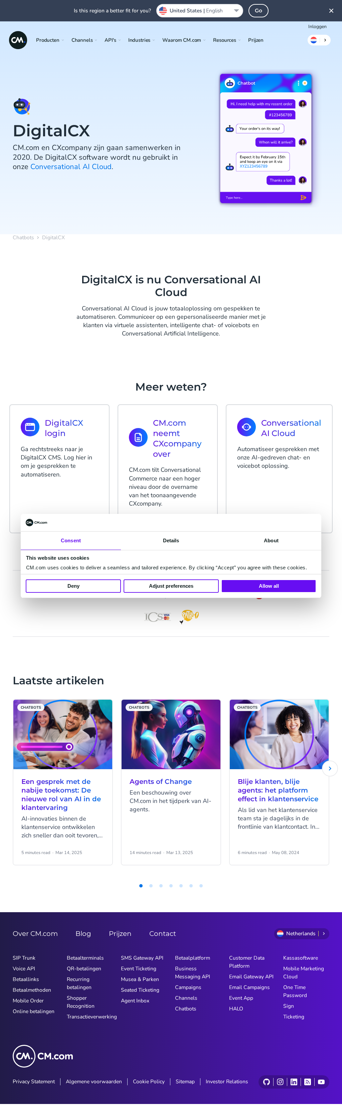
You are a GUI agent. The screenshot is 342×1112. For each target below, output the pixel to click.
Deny (73, 586)
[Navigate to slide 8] (201, 886)
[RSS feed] (307, 1082)
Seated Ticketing (140, 990)
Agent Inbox (135, 1000)
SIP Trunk (24, 958)
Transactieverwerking (92, 1016)
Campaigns (188, 987)
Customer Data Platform (247, 962)
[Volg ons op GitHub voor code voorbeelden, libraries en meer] (266, 1082)
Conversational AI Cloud (71, 167)
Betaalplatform (192, 958)
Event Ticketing (138, 968)
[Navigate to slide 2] (141, 886)
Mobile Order (28, 1000)
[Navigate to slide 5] (171, 886)
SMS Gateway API (142, 958)
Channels (186, 998)
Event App (241, 998)
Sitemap (185, 1081)
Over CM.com (35, 934)
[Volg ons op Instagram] (280, 1082)
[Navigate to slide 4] (161, 886)
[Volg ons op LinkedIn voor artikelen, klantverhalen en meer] (294, 1082)
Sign (288, 1006)
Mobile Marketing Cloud (303, 972)
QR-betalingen (84, 968)
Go (258, 10)
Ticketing (293, 1016)
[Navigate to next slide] (330, 768)
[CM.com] (18, 40)
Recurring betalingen (79, 983)
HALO (236, 1008)
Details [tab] (171, 540)
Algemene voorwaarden (94, 1081)
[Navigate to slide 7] (191, 886)
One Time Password (295, 991)
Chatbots (23, 237)
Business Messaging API (192, 972)
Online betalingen (33, 1011)
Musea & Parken (140, 979)
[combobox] (199, 10)
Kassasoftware (300, 958)
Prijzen (256, 40)
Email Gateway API (251, 976)
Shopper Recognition (81, 1002)
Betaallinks (26, 979)
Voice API (24, 968)
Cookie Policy (149, 1081)
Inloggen (317, 26)
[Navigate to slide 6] (181, 886)
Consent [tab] (71, 540)
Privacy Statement (34, 1081)
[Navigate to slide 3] (151, 886)
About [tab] (271, 540)
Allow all (269, 586)
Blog (83, 934)
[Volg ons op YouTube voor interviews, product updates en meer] (321, 1082)
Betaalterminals (85, 958)
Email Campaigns (249, 987)
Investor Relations (227, 1081)
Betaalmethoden (32, 990)
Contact (162, 934)
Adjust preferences (171, 586)
